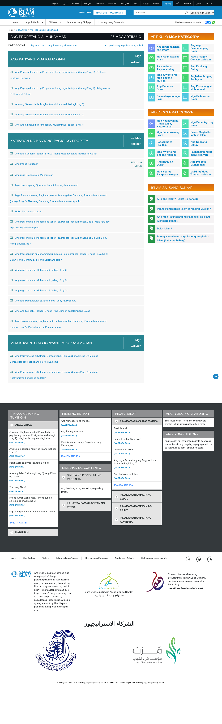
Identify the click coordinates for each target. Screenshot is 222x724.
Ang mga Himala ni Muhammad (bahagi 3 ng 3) (41, 290)
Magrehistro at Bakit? (109, 13)
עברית (209, 3)
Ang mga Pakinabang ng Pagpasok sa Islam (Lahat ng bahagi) (183, 218)
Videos (53, 22)
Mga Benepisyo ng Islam (201, 124)
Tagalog (167, 3)
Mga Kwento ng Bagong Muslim (166, 153)
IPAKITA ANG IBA (19, 522)
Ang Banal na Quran (165, 88)
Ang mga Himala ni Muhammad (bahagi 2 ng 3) (41, 280)
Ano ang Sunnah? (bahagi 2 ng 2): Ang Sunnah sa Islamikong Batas (52, 310)
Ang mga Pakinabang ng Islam (199, 48)
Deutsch (100, 3)
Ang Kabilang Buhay (198, 68)
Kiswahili (187, 3)
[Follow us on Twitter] (199, 559)
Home (15, 22)
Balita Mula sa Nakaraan (28, 211)
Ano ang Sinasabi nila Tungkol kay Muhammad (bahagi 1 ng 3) (49, 104)
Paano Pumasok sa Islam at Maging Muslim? (184, 208)
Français (87, 3)
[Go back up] (216, 376)
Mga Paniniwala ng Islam (168, 58)
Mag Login (85, 12)
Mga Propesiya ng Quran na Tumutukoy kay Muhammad (46, 185)
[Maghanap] (186, 12)
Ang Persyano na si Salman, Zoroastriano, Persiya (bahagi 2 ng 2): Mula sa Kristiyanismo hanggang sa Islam (54, 375)
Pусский (112, 3)
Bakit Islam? (164, 228)
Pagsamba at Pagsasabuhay (165, 68)
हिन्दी (177, 3)
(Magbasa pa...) (17, 442)
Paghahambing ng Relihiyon (201, 78)
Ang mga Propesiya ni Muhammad (34, 175)
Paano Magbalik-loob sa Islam (200, 133)
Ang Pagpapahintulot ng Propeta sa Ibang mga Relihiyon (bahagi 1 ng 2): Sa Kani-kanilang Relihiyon (58, 75)
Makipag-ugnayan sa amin (188, 22)
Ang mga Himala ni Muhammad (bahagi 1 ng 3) (41, 270)
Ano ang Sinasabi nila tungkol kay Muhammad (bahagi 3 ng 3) (49, 124)
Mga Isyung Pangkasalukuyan (167, 173)
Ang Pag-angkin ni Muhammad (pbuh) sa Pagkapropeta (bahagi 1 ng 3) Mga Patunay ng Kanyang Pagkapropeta (59, 224)
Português (125, 3)
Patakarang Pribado (124, 558)
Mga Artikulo (32, 22)
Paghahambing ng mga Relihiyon (201, 153)
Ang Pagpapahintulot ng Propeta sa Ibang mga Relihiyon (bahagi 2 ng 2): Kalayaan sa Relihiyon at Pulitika (60, 91)
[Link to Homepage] (21, 12)
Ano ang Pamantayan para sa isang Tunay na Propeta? (45, 300)
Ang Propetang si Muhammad (63, 45)
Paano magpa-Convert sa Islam (200, 58)
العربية (64, 3)
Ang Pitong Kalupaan (26, 163)
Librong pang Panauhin (111, 22)
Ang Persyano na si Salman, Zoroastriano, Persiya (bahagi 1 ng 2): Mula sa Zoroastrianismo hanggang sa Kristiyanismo (54, 358)
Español (75, 3)
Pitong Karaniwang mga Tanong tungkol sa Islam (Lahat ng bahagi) (183, 238)
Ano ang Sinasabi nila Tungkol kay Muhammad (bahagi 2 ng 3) (49, 114)
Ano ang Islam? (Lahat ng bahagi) (177, 198)
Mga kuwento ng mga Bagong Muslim (167, 77)
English (55, 3)
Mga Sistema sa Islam (200, 97)
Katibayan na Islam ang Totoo (168, 48)
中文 (136, 3)
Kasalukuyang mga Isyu (168, 97)
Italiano (156, 3)
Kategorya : (17, 45)
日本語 (145, 3)
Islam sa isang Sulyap (79, 22)
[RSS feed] (209, 559)
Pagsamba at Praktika (164, 143)
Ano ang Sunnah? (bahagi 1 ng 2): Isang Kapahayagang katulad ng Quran (56, 153)
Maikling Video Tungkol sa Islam (200, 173)
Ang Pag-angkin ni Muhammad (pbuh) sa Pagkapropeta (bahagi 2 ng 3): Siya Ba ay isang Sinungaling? (58, 240)
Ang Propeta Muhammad (198, 163)
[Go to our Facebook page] (188, 559)
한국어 (199, 3)
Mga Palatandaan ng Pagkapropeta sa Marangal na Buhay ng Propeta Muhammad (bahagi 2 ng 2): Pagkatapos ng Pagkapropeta (58, 324)
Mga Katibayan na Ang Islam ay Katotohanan (167, 123)
